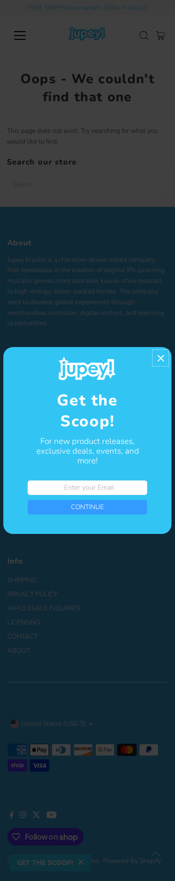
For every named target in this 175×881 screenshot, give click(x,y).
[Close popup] (160, 358)
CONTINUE (87, 507)
